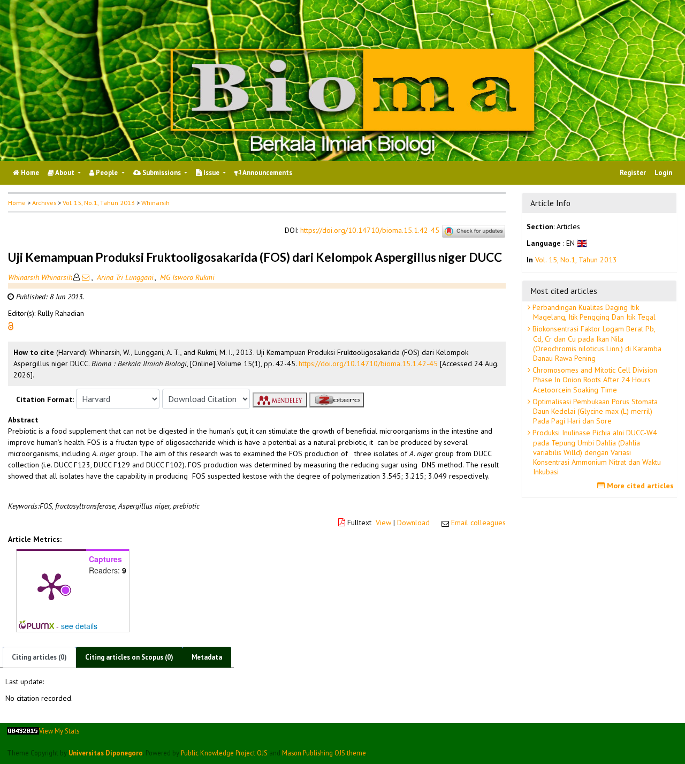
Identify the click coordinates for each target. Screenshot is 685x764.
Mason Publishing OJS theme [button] (324, 752)
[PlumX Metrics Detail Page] (51, 586)
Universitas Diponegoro (105, 752)
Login (663, 172)
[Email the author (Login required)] (86, 277)
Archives (44, 203)
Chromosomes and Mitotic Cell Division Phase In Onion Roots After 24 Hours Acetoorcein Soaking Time (593, 379)
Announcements (266, 172)
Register (633, 172)
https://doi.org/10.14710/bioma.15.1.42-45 (369, 231)
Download (413, 522)
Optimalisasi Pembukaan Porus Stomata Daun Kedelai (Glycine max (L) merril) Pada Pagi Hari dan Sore (594, 411)
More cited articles (639, 485)
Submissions (161, 172)
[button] (10, 325)
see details (79, 626)
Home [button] (17, 203)
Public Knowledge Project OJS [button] (224, 752)
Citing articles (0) (39, 657)
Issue (211, 172)
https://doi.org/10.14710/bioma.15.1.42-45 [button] (368, 363)
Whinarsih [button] (155, 203)
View (383, 522)
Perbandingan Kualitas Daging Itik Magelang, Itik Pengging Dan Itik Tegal (593, 312)
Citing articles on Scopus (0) (129, 657)
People (106, 172)
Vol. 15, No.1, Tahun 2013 (99, 203)
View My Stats (59, 731)
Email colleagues (478, 522)
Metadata (207, 657)
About (65, 172)
